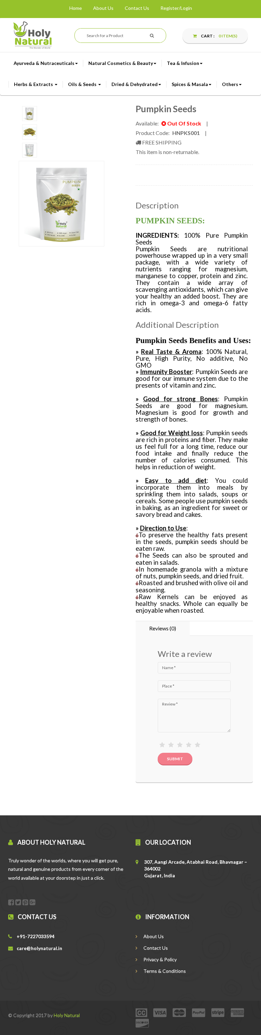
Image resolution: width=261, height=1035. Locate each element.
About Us (103, 8)
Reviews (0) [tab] (162, 628)
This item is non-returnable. (167, 152)
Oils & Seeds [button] (83, 84)
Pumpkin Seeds (166, 108)
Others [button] (230, 84)
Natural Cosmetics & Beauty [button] (120, 63)
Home (75, 8)
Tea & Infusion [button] (183, 63)
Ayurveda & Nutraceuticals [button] (44, 63)
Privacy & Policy (159, 959)
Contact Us (137, 8)
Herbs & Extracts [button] (34, 84)
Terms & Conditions (164, 971)
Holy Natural (67, 1015)
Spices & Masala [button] (190, 84)
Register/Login (176, 8)
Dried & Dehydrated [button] (134, 84)
